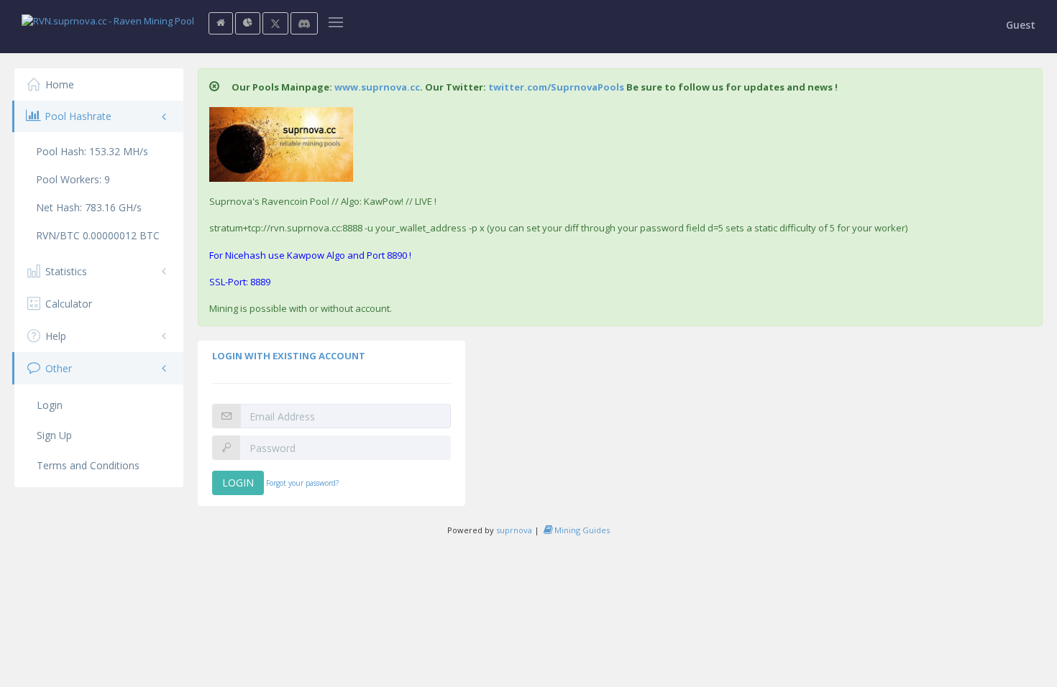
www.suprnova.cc (377, 86)
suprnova (514, 530)
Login (50, 405)
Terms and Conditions (88, 465)
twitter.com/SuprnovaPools (556, 86)
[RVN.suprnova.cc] (221, 23)
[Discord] (304, 23)
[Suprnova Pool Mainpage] (247, 23)
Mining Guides (582, 530)
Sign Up (54, 435)
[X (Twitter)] (275, 23)
